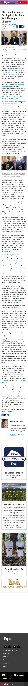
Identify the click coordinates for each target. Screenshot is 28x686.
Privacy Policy (6, 653)
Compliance (6, 663)
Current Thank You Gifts (14, 569)
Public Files (5, 656)
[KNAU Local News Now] (14, 457)
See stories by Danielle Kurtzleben (16, 434)
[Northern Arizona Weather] (14, 492)
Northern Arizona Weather (14, 505)
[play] (2, 684)
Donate (23, 2)
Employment (6, 659)
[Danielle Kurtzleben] (4, 423)
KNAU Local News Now (14, 473)
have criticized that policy (9, 347)
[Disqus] (14, 612)
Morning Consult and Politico (9, 261)
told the (9, 141)
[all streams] (26, 684)
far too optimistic (18, 302)
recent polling (8, 255)
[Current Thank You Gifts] (14, 549)
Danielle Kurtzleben (11, 24)
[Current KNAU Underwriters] (14, 583)
